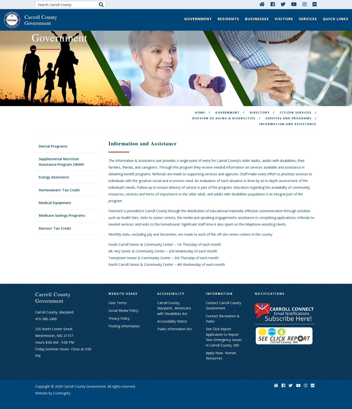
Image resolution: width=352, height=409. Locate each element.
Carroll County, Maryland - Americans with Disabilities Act (174, 308)
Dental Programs (53, 146)
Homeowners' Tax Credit (59, 190)
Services (308, 18)
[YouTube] (294, 4)
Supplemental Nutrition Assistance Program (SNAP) (61, 161)
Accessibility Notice (172, 321)
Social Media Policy (123, 310)
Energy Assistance (54, 177)
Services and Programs (289, 118)
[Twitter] (283, 4)
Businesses (257, 18)
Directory (260, 112)
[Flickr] (314, 4)
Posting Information (124, 326)
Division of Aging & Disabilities (223, 118)
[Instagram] (304, 4)
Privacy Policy (119, 318)
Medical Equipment (55, 202)
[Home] (262, 4)
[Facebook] (273, 4)
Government (198, 18)
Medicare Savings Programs (62, 215)
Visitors (284, 18)
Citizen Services (296, 112)
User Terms (117, 303)
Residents (228, 18)
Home (200, 112)
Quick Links (335, 18)
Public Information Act (174, 329)
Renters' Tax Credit (55, 228)
